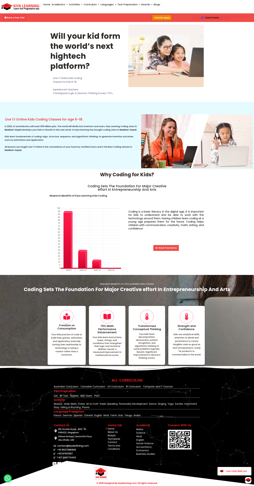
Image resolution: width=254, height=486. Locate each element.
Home (46, 4)
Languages (107, 4)
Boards (145, 4)
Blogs (157, 4)
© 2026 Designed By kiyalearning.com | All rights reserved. (127, 483)
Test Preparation (127, 4)
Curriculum (90, 4)
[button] (59, 4)
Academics (58, 4)
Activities (74, 4)
